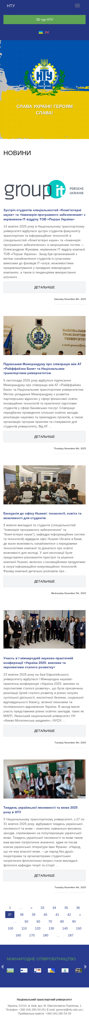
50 (26, 921)
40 (45, 914)
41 (57, 914)
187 (70, 935)
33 (42, 908)
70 (50, 921)
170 (32, 935)
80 (62, 921)
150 (78, 928)
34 (54, 908)
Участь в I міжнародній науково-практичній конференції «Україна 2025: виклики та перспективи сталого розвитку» (38, 662)
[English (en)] (47, 32)
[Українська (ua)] (41, 32)
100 (10, 928)
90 (74, 921)
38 (22, 914)
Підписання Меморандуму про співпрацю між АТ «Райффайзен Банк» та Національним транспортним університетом (42, 368)
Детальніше (44, 287)
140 (65, 928)
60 (38, 921)
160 (18, 935)
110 (24, 928)
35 (66, 908)
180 (45, 935)
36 (78, 908)
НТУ (11, 5)
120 (37, 928)
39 (33, 914)
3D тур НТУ (44, 19)
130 (51, 928)
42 (69, 914)
